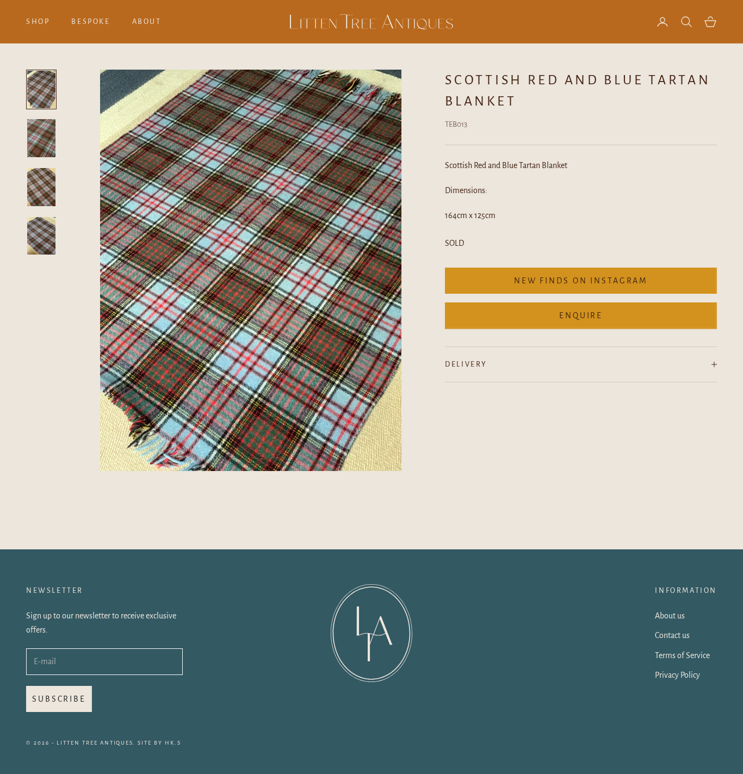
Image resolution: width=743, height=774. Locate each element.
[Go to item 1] (41, 90)
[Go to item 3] (41, 187)
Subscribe (59, 699)
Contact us (672, 635)
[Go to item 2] (41, 138)
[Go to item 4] (41, 236)
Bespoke (90, 21)
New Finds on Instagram (581, 280)
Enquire (581, 315)
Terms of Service (682, 655)
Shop (37, 21)
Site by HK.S (159, 743)
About (147, 21)
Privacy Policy (677, 675)
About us (670, 615)
